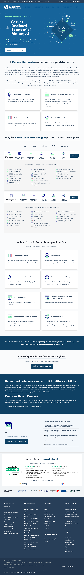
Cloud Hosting (38, 7)
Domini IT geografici (29, 537)
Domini (27, 7)
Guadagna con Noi (49, 521)
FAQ (5, 1)
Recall (70, 1)
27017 (31, 570)
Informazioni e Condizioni (11, 512)
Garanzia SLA (7, 519)
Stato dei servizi (69, 551)
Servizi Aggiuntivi (9, 526)
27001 (27, 570)
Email (47, 7)
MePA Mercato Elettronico (11, 517)
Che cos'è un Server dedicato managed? (58, 421)
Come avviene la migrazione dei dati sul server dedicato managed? (60, 431)
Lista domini (27, 539)
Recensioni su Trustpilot (71, 523)
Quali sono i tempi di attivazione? (56, 444)
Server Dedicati (67, 7)
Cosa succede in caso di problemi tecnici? (59, 441)
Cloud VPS (55, 7)
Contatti (70, 566)
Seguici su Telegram (70, 512)
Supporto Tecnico (69, 544)
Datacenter (27, 530)
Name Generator (39, 1)
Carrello (77, 1)
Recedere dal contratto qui (11, 533)
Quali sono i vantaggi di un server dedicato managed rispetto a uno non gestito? (59, 425)
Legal (63, 566)
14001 (22, 570)
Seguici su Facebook (70, 509)
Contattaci (47, 523)
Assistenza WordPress (30, 546)
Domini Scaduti (8, 524)
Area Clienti (68, 537)
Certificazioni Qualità (9, 515)
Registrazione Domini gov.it (31, 535)
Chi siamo (67, 526)
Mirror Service (28, 532)
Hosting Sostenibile (29, 549)
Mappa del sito (16, 1)
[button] (61, 421)
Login (62, 1)
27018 (35, 570)
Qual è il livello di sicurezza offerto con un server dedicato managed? (61, 436)
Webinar (46, 528)
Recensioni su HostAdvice (72, 516)
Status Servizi (48, 526)
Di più (46, 1)
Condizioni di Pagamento (11, 522)
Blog (9, 1)
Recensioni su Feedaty (71, 514)
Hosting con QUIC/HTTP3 (31, 519)
